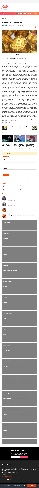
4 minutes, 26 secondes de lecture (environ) (9, 27)
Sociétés (9, 214)
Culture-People (10, 202)
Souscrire (24, 457)
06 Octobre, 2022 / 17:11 (12, 25)
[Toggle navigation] (3, 13)
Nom (4, 159)
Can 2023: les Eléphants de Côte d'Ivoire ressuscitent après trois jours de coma (22, 210)
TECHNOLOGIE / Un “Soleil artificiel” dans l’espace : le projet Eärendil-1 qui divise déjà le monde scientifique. (7, 146)
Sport (8, 208)
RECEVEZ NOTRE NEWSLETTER (21, 13)
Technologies (4, 25)
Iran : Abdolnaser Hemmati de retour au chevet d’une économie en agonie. (21, 199)
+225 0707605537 (6, 474)
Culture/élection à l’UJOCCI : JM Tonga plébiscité (17, 204)
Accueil (4, 18)
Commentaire (5, 168)
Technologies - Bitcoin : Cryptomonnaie (14, 18)
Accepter (31, 485)
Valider (6, 174)
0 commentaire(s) (21, 25)
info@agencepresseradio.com (8, 476)
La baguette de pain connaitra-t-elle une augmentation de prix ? (21, 215)
